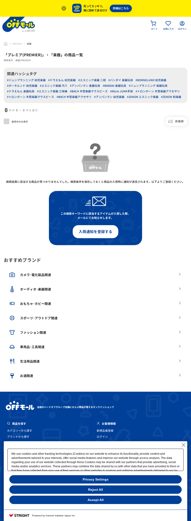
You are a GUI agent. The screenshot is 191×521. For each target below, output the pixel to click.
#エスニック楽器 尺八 (53, 86)
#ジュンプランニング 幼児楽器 (26, 80)
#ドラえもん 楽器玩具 (20, 91)
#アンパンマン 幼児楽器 (109, 97)
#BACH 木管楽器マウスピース (89, 91)
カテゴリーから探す (19, 431)
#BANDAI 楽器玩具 (114, 86)
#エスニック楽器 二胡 (92, 80)
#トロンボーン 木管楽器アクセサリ (158, 91)
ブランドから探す (18, 437)
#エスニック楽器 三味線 (52, 91)
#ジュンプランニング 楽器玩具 (148, 86)
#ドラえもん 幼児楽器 (62, 80)
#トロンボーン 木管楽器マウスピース (30, 97)
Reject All (95, 489)
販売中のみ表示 (19, 121)
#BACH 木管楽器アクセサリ (74, 97)
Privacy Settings (96, 479)
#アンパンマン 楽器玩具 (85, 86)
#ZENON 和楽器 (171, 97)
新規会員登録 (105, 431)
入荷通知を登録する (95, 231)
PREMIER (17, 43)
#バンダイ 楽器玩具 (120, 80)
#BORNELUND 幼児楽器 (151, 80)
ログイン (102, 437)
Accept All (96, 500)
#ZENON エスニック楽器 (142, 97)
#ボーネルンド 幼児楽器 (22, 86)
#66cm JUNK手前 (121, 91)
